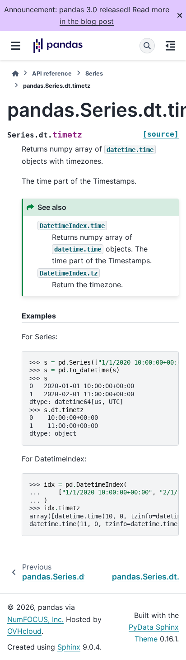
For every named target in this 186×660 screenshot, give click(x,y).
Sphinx (68, 646)
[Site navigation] (15, 45)
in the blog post (87, 21)
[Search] (147, 45)
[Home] (15, 73)
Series (94, 73)
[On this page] (170, 45)
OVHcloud (24, 631)
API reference (52, 73)
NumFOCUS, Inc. (35, 619)
